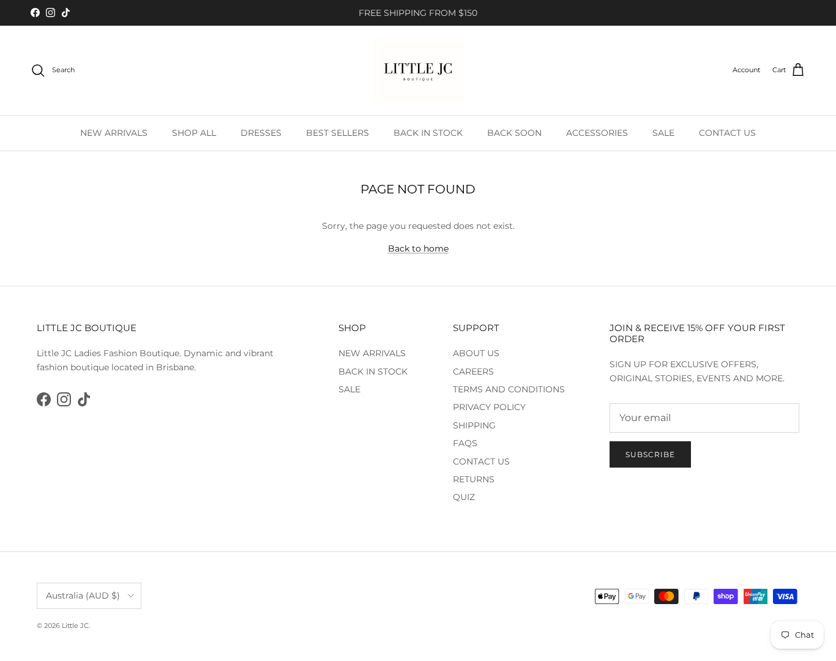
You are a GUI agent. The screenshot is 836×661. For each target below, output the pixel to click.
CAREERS (473, 371)
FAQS (465, 443)
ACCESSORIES (597, 132)
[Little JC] (418, 70)
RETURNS (474, 479)
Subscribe (650, 454)
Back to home (418, 248)
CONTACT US (727, 132)
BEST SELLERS (337, 132)
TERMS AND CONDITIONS (509, 389)
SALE (663, 132)
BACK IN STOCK (428, 132)
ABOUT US (476, 353)
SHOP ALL (194, 132)
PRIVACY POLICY (489, 407)
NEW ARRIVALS (113, 132)
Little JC (75, 625)
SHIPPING (474, 425)
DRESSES (261, 132)
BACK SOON (514, 132)
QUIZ (464, 496)
